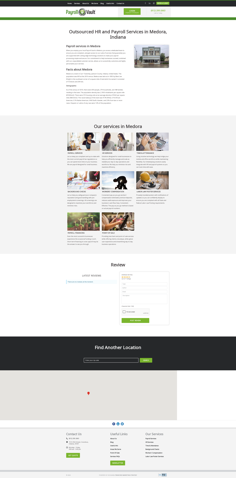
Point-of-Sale (108, 233)
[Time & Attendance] (152, 142)
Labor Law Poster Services (149, 191)
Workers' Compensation (113, 191)
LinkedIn (149, 3)
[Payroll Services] (83, 142)
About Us (113, 438)
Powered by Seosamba (118, 475)
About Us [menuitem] (85, 3)
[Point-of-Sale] (118, 221)
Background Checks (77, 191)
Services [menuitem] (77, 3)
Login (132, 11)
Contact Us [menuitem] (120, 3)
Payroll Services (75, 153)
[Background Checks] (83, 180)
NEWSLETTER (117, 463)
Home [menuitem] (69, 3)
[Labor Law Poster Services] (152, 180)
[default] (83, 221)
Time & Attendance (145, 153)
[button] (122, 277)
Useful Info (114, 445)
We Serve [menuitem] (94, 3)
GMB (153, 3)
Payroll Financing (76, 233)
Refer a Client (162, 3)
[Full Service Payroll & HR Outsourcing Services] (81, 12)
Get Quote (73, 455)
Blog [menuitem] (102, 3)
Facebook (145, 3)
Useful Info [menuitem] (110, 3)
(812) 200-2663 (158, 10)
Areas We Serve (115, 449)
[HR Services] (118, 142)
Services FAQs (115, 456)
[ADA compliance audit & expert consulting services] (162, 475)
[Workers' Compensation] (118, 180)
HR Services (107, 153)
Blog (111, 442)
